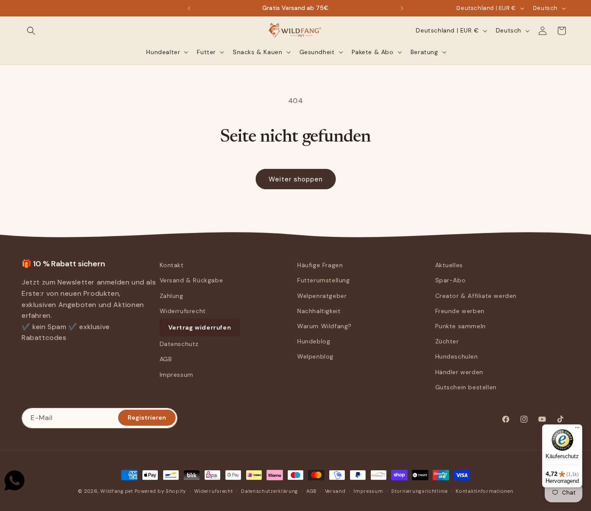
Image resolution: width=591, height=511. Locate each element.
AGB (166, 359)
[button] (31, 30)
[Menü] (577, 429)
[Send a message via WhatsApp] (14, 480)
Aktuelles (449, 265)
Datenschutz (179, 344)
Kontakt (172, 265)
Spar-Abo (450, 280)
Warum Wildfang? (324, 326)
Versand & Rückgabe (191, 280)
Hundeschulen (456, 356)
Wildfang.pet (116, 491)
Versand (335, 491)
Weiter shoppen (296, 179)
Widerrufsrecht (183, 311)
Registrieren (147, 417)
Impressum (176, 374)
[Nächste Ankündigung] (401, 8)
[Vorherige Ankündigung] (189, 8)
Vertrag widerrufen (199, 327)
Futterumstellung (323, 280)
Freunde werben (460, 311)
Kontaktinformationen (484, 491)
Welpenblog (315, 356)
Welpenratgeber (322, 296)
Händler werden (459, 372)
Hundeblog (313, 341)
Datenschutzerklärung (269, 491)
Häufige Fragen (320, 265)
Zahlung (171, 296)
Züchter (447, 341)
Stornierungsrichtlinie (419, 491)
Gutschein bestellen (466, 387)
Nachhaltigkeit (318, 311)
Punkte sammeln (460, 326)
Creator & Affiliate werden (476, 296)
